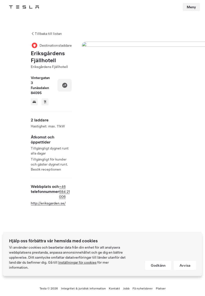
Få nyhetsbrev (142, 288)
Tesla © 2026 (49, 288)
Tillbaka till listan (48, 34)
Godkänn (158, 265)
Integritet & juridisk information (83, 288)
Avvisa (185, 265)
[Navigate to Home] (24, 7)
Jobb (126, 288)
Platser (161, 288)
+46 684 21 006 (64, 192)
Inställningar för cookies (77, 262)
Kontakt (114, 288)
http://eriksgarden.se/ (48, 203)
